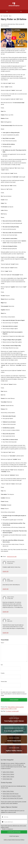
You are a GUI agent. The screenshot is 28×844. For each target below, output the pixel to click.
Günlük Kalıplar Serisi (7, 779)
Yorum (2, 642)
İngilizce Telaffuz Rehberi (8, 791)
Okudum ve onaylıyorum (7, 829)
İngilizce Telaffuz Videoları (8, 776)
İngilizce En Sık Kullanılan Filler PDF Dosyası (13, 798)
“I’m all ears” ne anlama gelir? (12, 711)
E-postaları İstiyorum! (14, 832)
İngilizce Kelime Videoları (8, 772)
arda (8, 579)
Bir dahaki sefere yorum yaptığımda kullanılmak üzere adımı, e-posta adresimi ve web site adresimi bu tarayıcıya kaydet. (14, 693)
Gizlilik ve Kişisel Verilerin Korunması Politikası (14, 839)
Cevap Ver (5, 571)
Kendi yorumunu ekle (11, 556)
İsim (2, 664)
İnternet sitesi (4, 681)
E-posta (2, 673)
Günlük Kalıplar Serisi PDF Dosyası (10, 793)
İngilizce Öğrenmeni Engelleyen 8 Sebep (12, 796)
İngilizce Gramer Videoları (8, 774)
